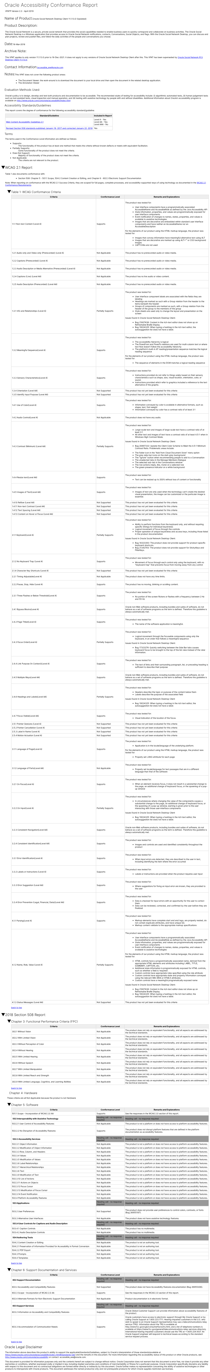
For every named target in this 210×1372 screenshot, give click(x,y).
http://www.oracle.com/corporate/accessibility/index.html (43, 100)
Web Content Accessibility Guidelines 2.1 (25, 122)
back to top (16, 1007)
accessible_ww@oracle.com (50, 67)
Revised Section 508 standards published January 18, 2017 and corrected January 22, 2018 (49, 128)
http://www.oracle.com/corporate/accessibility (26, 1357)
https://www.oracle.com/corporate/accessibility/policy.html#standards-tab (40, 1354)
